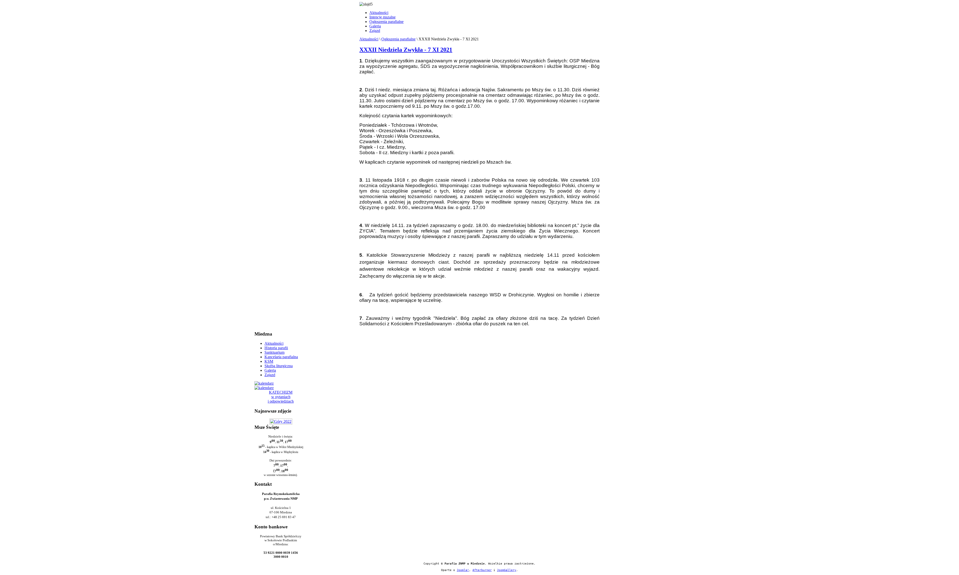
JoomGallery (506, 570)
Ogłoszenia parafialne (386, 21)
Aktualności (378, 12)
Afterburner (482, 570)
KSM (268, 361)
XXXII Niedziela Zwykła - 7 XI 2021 (405, 49)
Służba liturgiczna (278, 366)
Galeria (375, 26)
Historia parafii (276, 348)
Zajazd (374, 30)
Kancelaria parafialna (281, 357)
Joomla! (463, 570)
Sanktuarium (274, 352)
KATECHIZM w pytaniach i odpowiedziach (281, 396)
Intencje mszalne (382, 17)
